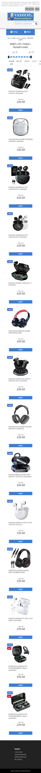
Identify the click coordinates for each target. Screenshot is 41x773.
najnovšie (34, 61)
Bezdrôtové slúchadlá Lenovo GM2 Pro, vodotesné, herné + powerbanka (20, 380)
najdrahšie (27, 61)
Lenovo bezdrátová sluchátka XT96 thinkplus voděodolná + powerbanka (21, 140)
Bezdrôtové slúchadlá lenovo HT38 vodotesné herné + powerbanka (18, 236)
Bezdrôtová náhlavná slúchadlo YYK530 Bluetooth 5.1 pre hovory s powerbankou (20, 476)
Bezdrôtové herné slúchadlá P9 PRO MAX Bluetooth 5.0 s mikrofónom (20, 428)
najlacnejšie (19, 61)
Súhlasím (37, 9)
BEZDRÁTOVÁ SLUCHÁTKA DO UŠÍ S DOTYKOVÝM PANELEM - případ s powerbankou (18, 667)
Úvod (9, 38)
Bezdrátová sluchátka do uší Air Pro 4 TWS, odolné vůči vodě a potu (20, 524)
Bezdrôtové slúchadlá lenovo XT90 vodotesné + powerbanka (18, 92)
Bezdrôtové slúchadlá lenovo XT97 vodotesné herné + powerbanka (18, 188)
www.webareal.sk (25, 771)
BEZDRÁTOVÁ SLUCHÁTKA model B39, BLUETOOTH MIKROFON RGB (19, 571)
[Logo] (20, 15)
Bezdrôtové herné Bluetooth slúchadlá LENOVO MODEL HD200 (19, 332)
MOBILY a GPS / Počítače (19, 38)
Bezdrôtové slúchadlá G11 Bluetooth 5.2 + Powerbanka (20, 284)
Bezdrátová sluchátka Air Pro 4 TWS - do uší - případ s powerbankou (21, 619)
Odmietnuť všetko (29, 9)
